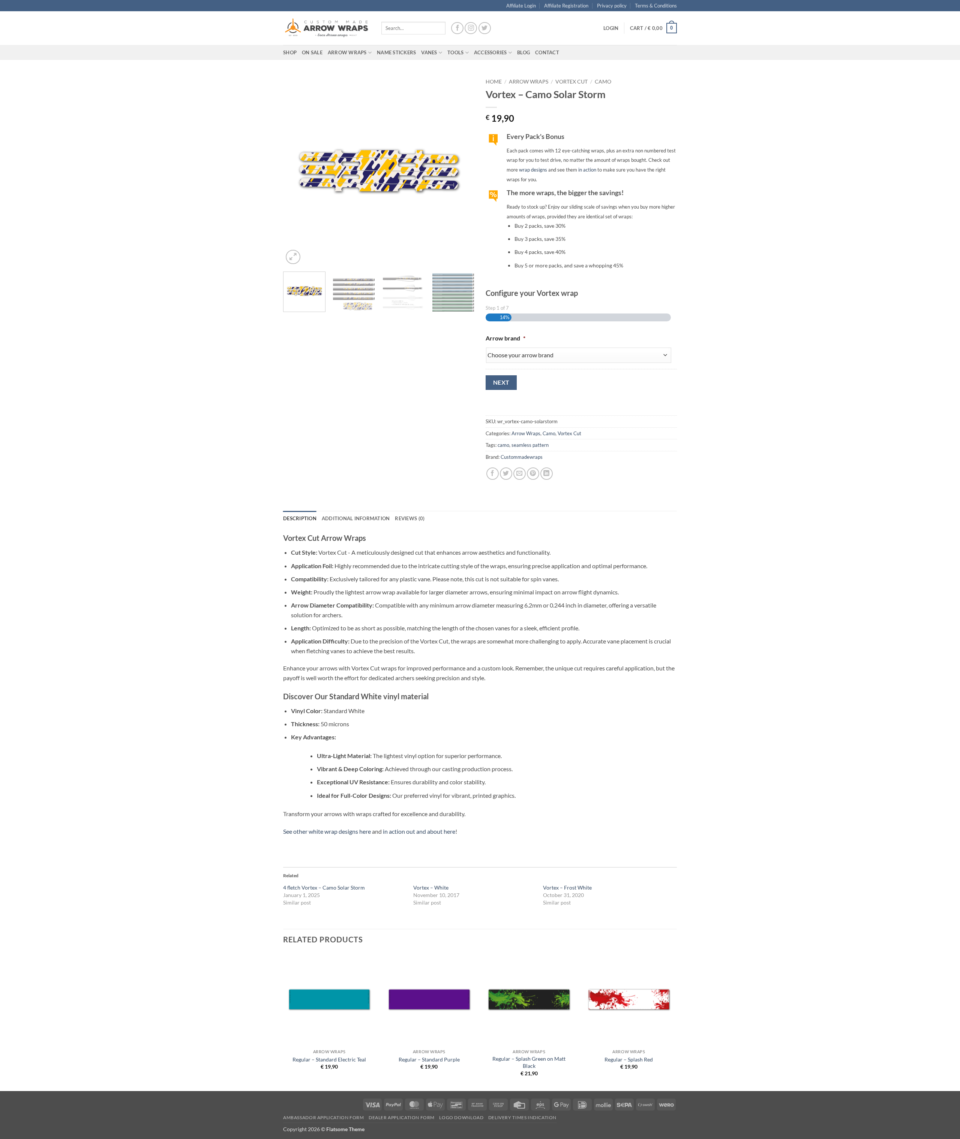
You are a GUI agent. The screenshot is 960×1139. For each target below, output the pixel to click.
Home (494, 82)
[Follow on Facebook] (457, 28)
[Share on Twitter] (506, 473)
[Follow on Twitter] (484, 28)
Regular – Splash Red (628, 1059)
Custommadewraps (522, 457)
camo (503, 445)
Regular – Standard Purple (429, 1059)
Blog (523, 52)
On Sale (312, 52)
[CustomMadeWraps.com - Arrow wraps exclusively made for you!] (326, 28)
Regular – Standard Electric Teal (329, 1059)
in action (587, 170)
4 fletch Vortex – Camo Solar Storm (324, 887)
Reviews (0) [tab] (409, 518)
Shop (290, 52)
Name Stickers (396, 52)
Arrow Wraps (528, 82)
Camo (603, 82)
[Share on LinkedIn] (546, 473)
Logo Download (461, 1117)
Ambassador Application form (323, 1117)
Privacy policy (612, 6)
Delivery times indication (522, 1117)
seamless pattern (530, 445)
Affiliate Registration (566, 6)
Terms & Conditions (656, 6)
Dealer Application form (402, 1117)
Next (501, 382)
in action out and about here (419, 831)
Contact (547, 52)
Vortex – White (430, 887)
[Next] (461, 170)
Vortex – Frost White (567, 887)
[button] (610, 28)
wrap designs (533, 170)
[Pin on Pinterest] (533, 473)
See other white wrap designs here (327, 831)
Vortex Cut (571, 82)
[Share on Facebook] (492, 473)
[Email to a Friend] (519, 473)
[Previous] (296, 170)
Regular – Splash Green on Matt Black (529, 1062)
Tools (455, 52)
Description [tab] (299, 518)
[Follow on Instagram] (471, 28)
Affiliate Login (521, 6)
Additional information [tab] (356, 518)
